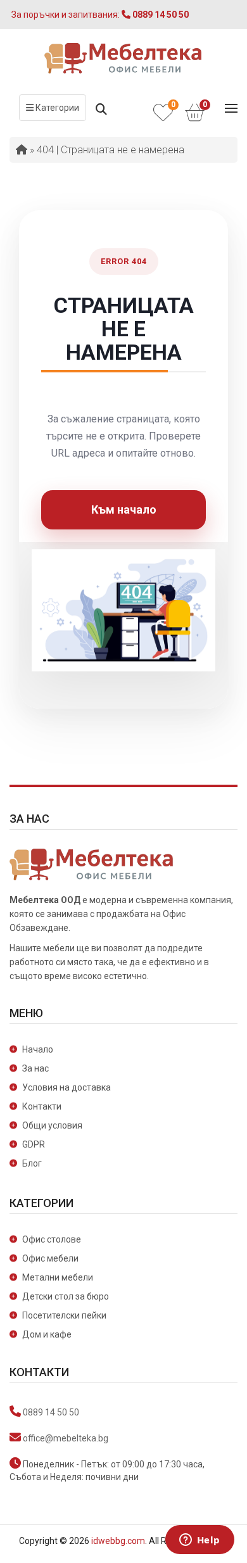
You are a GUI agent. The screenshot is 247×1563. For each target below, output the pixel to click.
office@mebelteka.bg (65, 1438)
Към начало (123, 509)
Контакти (41, 1106)
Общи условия (52, 1125)
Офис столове (51, 1239)
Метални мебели (57, 1277)
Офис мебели (50, 1258)
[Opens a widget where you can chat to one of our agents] (199, 1541)
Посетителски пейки (64, 1315)
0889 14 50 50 (51, 1412)
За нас (35, 1068)
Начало (37, 1049)
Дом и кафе (47, 1334)
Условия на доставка (66, 1087)
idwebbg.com (118, 1541)
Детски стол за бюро (65, 1296)
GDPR (33, 1144)
